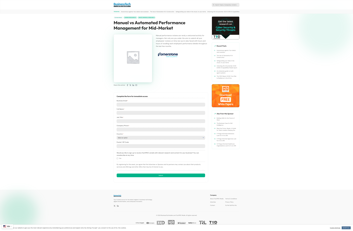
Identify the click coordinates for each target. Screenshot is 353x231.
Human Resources (130, 17)
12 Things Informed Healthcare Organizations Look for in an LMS (226, 145)
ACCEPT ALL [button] (346, 228)
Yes (120, 158)
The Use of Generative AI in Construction (162, 11)
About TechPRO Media (216, 199)
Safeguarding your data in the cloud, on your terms (191, 11)
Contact (212, 205)
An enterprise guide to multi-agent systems (225, 72)
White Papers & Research (146, 17)
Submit (161, 175)
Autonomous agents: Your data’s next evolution (135, 11)
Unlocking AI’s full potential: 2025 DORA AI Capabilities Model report (227, 11)
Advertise (213, 202)
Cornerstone (118, 17)
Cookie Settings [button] (335, 228)
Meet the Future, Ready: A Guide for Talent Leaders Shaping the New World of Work (226, 129)
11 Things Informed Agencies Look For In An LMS (226, 139)
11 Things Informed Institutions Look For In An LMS (225, 134)
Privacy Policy (229, 202)
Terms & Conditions (231, 199)
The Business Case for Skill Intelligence (224, 124)
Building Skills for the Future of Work (226, 119)
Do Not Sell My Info (231, 205)
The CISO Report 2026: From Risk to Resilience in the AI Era (226, 77)
